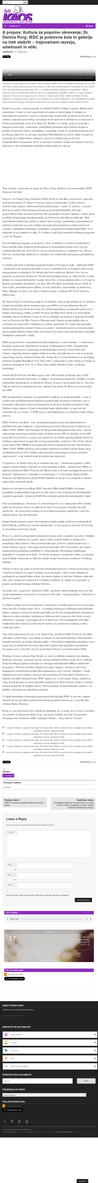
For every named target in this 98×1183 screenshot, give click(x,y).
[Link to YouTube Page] (4, 1121)
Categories (14, 25)
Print (94, 57)
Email (12, 875)
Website (10, 885)
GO (25, 2)
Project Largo (21, 1132)
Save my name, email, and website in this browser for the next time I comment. (37, 895)
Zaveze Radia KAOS (10, 1018)
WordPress (76, 1132)
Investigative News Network (43, 1132)
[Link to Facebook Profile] (19, 1121)
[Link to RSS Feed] (27, 1121)
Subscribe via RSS (14, 974)
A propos (9, 775)
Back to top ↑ (89, 1133)
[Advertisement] (49, 16)
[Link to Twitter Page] (12, 1121)
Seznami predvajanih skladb (13, 1015)
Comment (11, 832)
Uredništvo (7, 52)
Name (12, 865)
